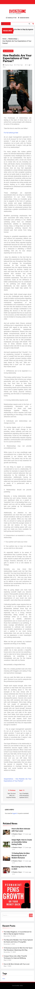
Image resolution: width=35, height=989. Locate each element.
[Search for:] (14, 916)
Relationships (8, 51)
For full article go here (11, 133)
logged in (15, 813)
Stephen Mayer (9, 65)
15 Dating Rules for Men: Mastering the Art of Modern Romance (21, 855)
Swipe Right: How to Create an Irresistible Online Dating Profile (22, 842)
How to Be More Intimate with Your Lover (16, 964)
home (3, 978)
